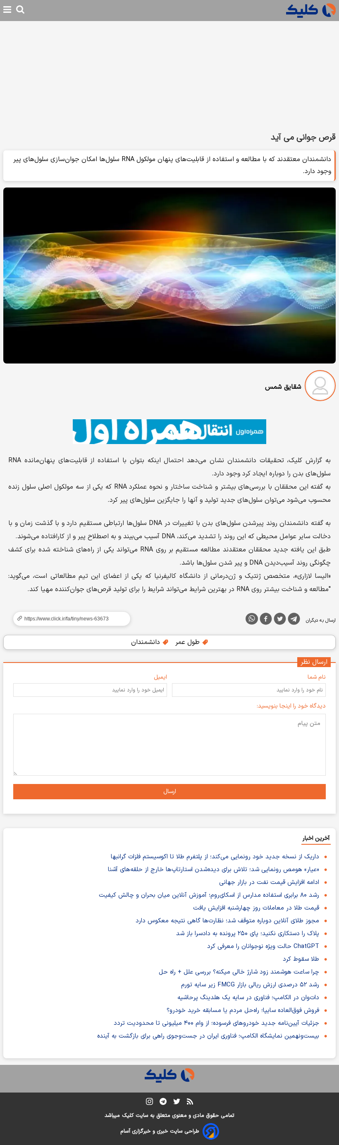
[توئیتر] (280, 620)
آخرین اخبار (316, 838)
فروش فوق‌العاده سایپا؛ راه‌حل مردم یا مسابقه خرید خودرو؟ (243, 1010)
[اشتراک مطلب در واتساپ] (252, 619)
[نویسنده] (320, 387)
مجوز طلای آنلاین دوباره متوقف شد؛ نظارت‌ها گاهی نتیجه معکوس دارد (227, 921)
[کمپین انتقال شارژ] (169, 431)
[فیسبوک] (266, 620)
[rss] (190, 1103)
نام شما (317, 677)
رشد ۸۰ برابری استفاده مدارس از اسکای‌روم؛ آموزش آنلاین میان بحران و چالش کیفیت (209, 895)
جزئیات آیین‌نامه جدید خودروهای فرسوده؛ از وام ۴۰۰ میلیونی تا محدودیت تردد (216, 1023)
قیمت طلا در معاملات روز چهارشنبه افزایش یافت (256, 908)
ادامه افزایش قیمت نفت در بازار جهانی (269, 882)
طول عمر (188, 642)
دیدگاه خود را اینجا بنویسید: (291, 706)
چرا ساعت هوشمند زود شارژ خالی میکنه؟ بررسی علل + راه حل (239, 972)
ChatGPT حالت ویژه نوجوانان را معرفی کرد (263, 946)
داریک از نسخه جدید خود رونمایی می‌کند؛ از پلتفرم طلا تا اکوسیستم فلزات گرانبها (215, 857)
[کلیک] (311, 10)
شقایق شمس (283, 387)
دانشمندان (146, 642)
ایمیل (160, 677)
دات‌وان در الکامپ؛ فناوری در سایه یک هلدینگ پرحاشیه (248, 997)
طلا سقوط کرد (301, 959)
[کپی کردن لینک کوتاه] (68, 619)
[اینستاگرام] (149, 1103)
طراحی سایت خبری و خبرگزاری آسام (159, 1131)
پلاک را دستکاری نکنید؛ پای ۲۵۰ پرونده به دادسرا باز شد (247, 933)
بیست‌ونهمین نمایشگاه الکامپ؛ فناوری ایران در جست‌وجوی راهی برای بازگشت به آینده (208, 1036)
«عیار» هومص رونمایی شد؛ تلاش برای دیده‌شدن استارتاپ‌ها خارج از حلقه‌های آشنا (213, 869)
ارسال (169, 791)
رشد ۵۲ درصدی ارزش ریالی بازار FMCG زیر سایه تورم (250, 985)
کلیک (128, 1116)
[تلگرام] (294, 620)
